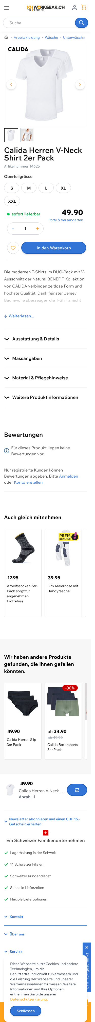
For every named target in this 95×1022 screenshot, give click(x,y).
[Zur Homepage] (6, 37)
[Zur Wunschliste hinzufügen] (13, 248)
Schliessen (26, 1011)
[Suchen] (81, 23)
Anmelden (68, 476)
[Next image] (80, 84)
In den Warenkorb (54, 247)
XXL (12, 201)
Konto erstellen (28, 482)
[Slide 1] (11, 135)
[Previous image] (11, 84)
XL (63, 188)
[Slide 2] (27, 135)
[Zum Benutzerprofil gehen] (74, 7)
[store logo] (46, 8)
